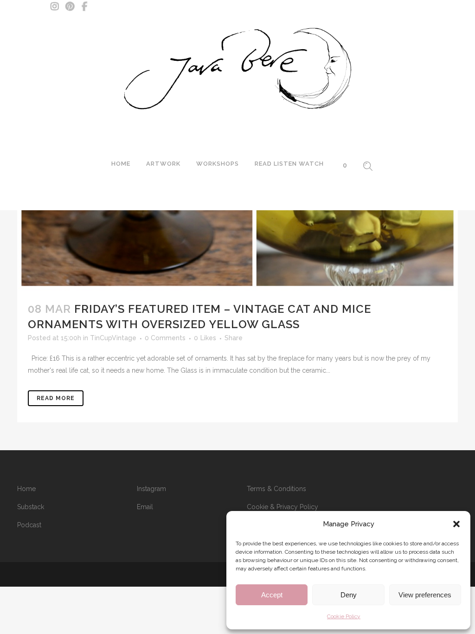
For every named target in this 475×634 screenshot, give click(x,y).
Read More (56, 398)
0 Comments (165, 338)
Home (26, 488)
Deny (348, 595)
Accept (271, 595)
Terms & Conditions (276, 488)
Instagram (151, 488)
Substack (30, 507)
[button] (456, 524)
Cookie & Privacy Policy (282, 507)
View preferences (424, 595)
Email (145, 507)
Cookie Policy (343, 616)
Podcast (29, 525)
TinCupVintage (113, 338)
